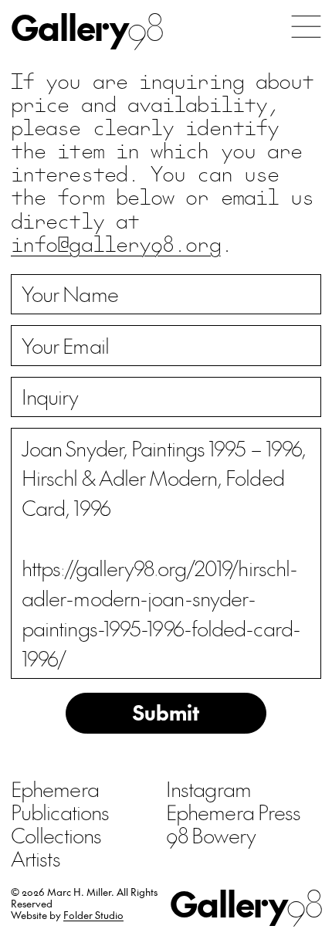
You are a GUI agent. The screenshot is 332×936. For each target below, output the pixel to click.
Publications (60, 812)
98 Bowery (211, 835)
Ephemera (55, 788)
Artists (35, 858)
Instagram (208, 788)
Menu (306, 26)
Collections (56, 835)
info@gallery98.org (116, 243)
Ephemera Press (233, 812)
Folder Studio (93, 914)
